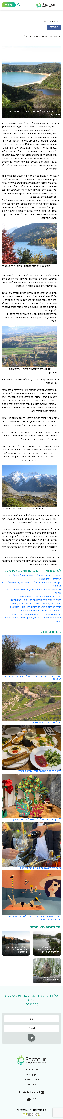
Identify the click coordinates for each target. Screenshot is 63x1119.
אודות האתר (31, 1069)
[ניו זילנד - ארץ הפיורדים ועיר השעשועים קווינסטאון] (16, 943)
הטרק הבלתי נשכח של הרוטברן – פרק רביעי (40, 596)
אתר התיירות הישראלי (51, 36)
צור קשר (31, 1084)
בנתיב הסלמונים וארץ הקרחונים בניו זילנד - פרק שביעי (35, 607)
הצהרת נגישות (31, 1079)
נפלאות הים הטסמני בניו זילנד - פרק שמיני (40, 610)
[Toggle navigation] (58, 6)
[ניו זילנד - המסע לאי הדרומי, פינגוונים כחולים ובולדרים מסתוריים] (47, 943)
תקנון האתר (31, 1074)
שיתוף (53, 27)
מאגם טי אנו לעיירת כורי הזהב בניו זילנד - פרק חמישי (36, 600)
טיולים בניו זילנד (30, 36)
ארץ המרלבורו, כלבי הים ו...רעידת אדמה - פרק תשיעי (36, 614)
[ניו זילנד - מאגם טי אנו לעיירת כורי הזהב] (47, 971)
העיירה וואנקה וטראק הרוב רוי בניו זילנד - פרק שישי (36, 603)
